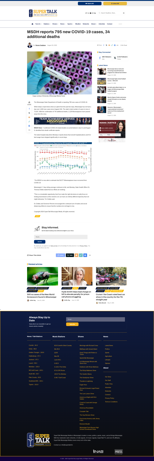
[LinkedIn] (95, 13)
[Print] (114, 45)
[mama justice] (112, 131)
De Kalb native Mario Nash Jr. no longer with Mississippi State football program (116, 89)
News (37, 216)
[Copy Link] (112, 45)
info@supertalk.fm (67, 445)
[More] (117, 45)
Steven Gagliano (40, 45)
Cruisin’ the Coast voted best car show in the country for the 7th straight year (110, 297)
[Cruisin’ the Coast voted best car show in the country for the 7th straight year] (111, 276)
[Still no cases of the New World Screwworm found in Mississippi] (42, 276)
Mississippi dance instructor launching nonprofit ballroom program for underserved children (117, 70)
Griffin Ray (33, 300)
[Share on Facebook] (103, 45)
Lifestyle (100, 290)
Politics (82, 288)
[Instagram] (93, 13)
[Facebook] (86, 13)
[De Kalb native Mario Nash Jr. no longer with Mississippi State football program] (101, 89)
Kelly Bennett (102, 303)
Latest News (32, 290)
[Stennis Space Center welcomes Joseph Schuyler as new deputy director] (101, 99)
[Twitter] (88, 13)
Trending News (117, 290)
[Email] (109, 45)
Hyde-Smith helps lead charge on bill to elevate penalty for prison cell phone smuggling (76, 294)
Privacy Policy (83, 246)
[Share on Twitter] (106, 45)
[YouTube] (90, 13)
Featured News (42, 288)
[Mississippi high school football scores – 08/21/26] (101, 81)
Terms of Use (54, 246)
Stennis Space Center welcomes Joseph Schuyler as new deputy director (116, 99)
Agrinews (31, 288)
